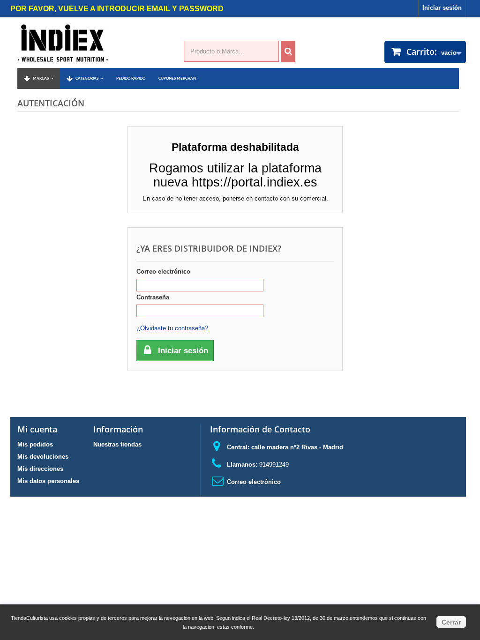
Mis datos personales (48, 480)
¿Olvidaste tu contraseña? (172, 328)
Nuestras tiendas (117, 444)
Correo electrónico (163, 271)
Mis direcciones (40, 468)
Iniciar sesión (442, 7)
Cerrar (451, 622)
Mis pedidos (35, 444)
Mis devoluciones (42, 456)
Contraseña (152, 297)
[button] (85, 78)
